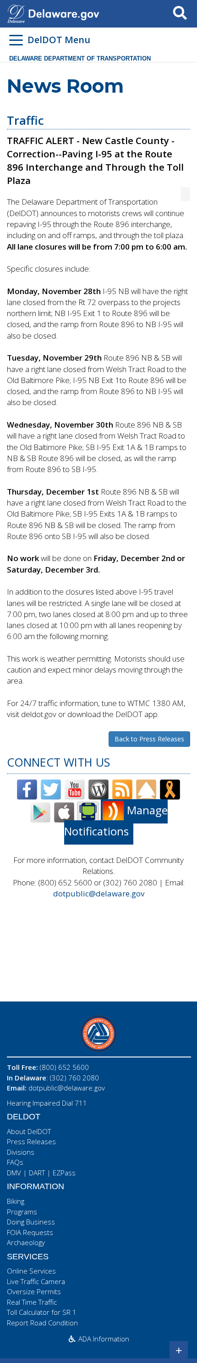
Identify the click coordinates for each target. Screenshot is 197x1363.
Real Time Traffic (32, 1302)
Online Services (31, 1270)
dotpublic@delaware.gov (98, 893)
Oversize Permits (34, 1291)
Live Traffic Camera (36, 1281)
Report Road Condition (42, 1322)
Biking (15, 1201)
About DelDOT (29, 1131)
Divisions (20, 1152)
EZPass (64, 1172)
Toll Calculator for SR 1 (42, 1312)
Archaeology (26, 1242)
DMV (14, 1172)
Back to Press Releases (149, 738)
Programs (22, 1211)
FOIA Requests (30, 1232)
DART (37, 1172)
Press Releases (31, 1141)
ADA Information (103, 1338)
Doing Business (31, 1221)
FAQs (15, 1162)
